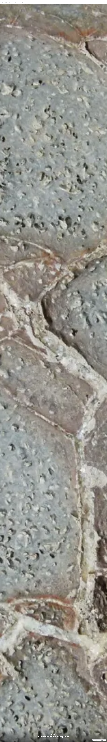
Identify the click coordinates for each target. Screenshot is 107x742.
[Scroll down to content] (53, 740)
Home (97, 2)
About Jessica (102, 2)
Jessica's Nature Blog (7, 2)
